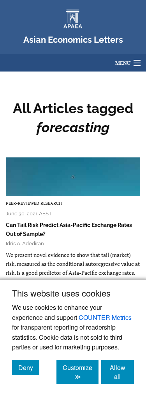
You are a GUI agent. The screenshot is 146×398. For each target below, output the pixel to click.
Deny (28, 367)
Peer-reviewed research (34, 203)
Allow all (122, 372)
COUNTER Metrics (105, 317)
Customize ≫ (81, 372)
